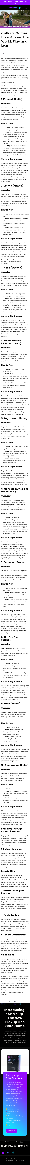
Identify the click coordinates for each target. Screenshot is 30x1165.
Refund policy (23, 1158)
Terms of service (19, 1160)
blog (21, 1142)
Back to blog (16, 1001)
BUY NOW (11, 1130)
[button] (3, 8)
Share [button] (5, 54)
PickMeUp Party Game (12, 1158)
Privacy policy (10, 1160)
